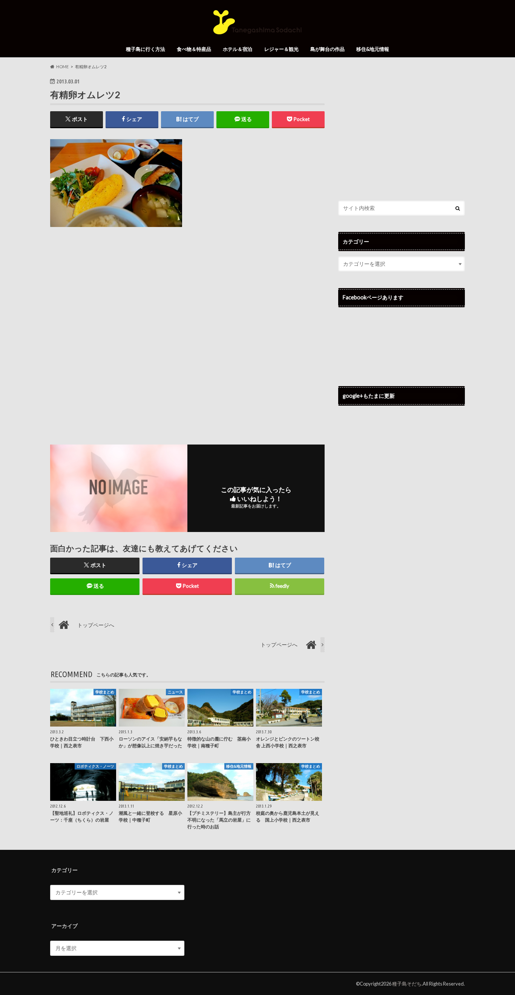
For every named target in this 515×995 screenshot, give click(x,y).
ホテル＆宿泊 (237, 49)
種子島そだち (407, 984)
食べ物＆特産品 (194, 49)
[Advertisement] (187, 329)
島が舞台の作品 (327, 49)
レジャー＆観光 (281, 49)
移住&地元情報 (372, 49)
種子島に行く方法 (145, 49)
